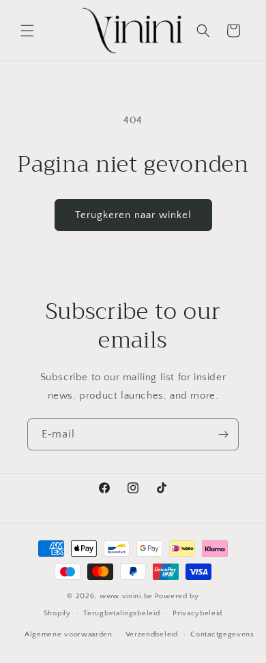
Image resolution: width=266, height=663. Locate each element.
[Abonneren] (223, 434)
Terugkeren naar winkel (133, 215)
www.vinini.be (126, 596)
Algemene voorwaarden (69, 634)
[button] (27, 31)
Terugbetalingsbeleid (121, 613)
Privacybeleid (197, 613)
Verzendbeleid (151, 634)
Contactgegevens (222, 634)
